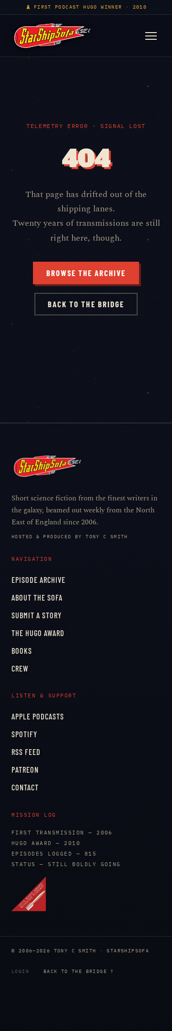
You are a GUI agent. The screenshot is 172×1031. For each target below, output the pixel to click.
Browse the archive (86, 273)
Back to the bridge (86, 304)
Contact (25, 787)
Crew (20, 668)
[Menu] (151, 36)
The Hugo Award (37, 632)
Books (21, 650)
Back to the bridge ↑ (78, 971)
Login (20, 971)
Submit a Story (36, 615)
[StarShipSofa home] (52, 36)
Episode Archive (38, 579)
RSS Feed (26, 751)
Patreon (25, 769)
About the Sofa (37, 597)
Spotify (24, 734)
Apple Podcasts (37, 716)
